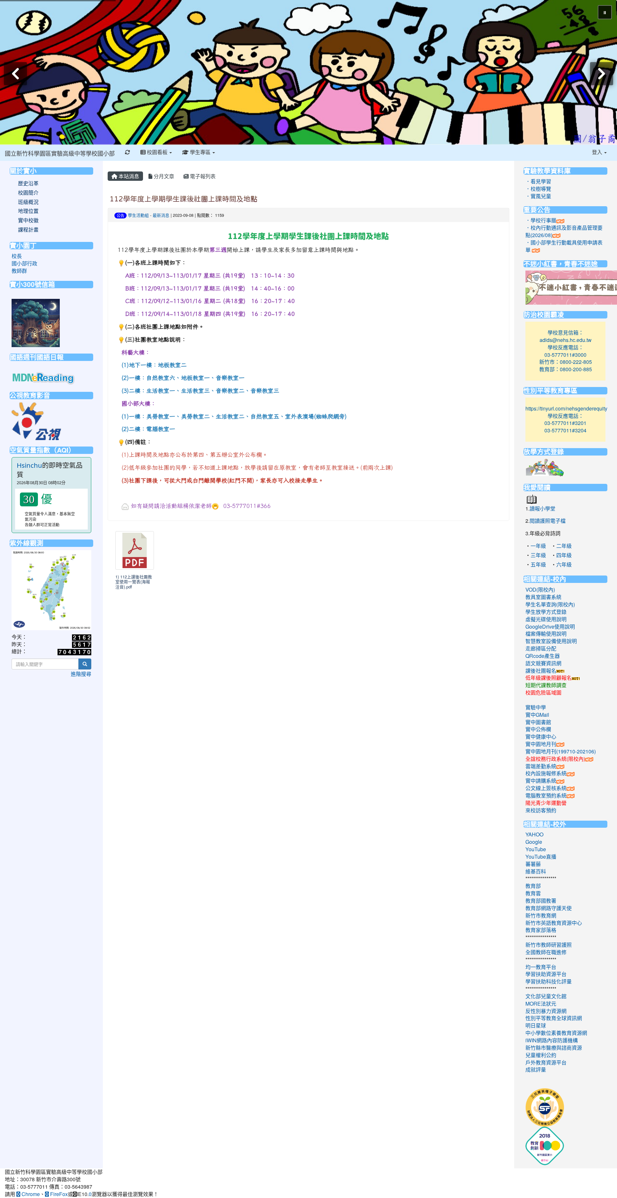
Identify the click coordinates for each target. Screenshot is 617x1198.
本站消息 (128, 176)
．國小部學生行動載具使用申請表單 (564, 246)
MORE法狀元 (540, 1003)
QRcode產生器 (542, 655)
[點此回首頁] (308, 72)
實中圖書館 (538, 722)
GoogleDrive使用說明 (550, 626)
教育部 (533, 885)
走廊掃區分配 (540, 648)
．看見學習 (538, 181)
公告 (120, 215)
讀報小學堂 (542, 508)
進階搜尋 (81, 673)
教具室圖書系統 (543, 597)
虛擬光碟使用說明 (546, 619)
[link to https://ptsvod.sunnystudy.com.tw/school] (36, 420)
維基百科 (535, 871)
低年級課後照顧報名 (548, 677)
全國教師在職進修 (546, 952)
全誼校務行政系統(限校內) (555, 758)
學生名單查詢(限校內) (550, 604)
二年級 (564, 545)
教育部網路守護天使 (548, 908)
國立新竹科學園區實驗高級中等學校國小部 (60, 153)
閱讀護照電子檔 (548, 520)
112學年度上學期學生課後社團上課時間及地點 (183, 198)
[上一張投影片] (15, 73)
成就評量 (535, 1069)
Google (533, 841)
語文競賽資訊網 (543, 663)
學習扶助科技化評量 (548, 981)
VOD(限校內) (540, 589)
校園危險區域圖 (543, 692)
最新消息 (161, 215)
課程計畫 (28, 229)
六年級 (564, 564)
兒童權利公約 (540, 1055)
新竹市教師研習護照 (548, 944)
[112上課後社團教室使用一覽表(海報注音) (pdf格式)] (134, 550)
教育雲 (533, 893)
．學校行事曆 (540, 220)
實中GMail (537, 714)
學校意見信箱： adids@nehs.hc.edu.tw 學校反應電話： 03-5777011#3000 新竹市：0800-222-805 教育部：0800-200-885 (565, 351)
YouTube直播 (540, 856)
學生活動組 (138, 215)
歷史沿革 (28, 183)
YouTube (535, 849)
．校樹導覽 (538, 188)
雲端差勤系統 (540, 766)
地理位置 (28, 211)
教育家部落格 (540, 930)
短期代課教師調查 (546, 685)
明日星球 (535, 1025)
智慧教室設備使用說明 (551, 641)
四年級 (564, 555)
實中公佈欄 (538, 729)
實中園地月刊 (540, 744)
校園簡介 (28, 192)
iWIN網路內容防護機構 (551, 1040)
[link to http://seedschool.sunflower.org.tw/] (544, 1106)
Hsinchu (29, 465)
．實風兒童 (538, 196)
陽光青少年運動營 (546, 802)
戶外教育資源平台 (546, 1062)
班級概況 (28, 202)
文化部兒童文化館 (546, 996)
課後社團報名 (540, 670)
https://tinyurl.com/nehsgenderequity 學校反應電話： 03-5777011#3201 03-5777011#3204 (566, 419)
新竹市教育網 (540, 915)
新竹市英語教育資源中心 (553, 922)
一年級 (538, 545)
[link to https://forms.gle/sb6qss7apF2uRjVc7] (36, 322)
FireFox (58, 1194)
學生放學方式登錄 (546, 611)
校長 (17, 256)
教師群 (19, 270)
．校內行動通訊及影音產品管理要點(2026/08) (564, 231)
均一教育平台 (540, 967)
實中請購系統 (540, 780)
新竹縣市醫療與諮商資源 (553, 1047)
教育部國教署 (540, 900)
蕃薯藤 (533, 864)
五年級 (538, 564)
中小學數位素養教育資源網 (556, 1033)
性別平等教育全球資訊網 (553, 1018)
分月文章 (163, 176)
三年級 (538, 555)
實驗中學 (535, 707)
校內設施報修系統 (546, 773)
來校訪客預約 (540, 810)
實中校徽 (28, 220)
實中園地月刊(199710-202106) (560, 751)
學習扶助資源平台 (546, 974)
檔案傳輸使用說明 (546, 633)
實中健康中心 (540, 736)
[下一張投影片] (601, 73)
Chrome (30, 1194)
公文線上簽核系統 (546, 788)
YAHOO (534, 834)
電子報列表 (202, 176)
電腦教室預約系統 (546, 795)
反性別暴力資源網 (546, 1011)
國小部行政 (24, 263)
